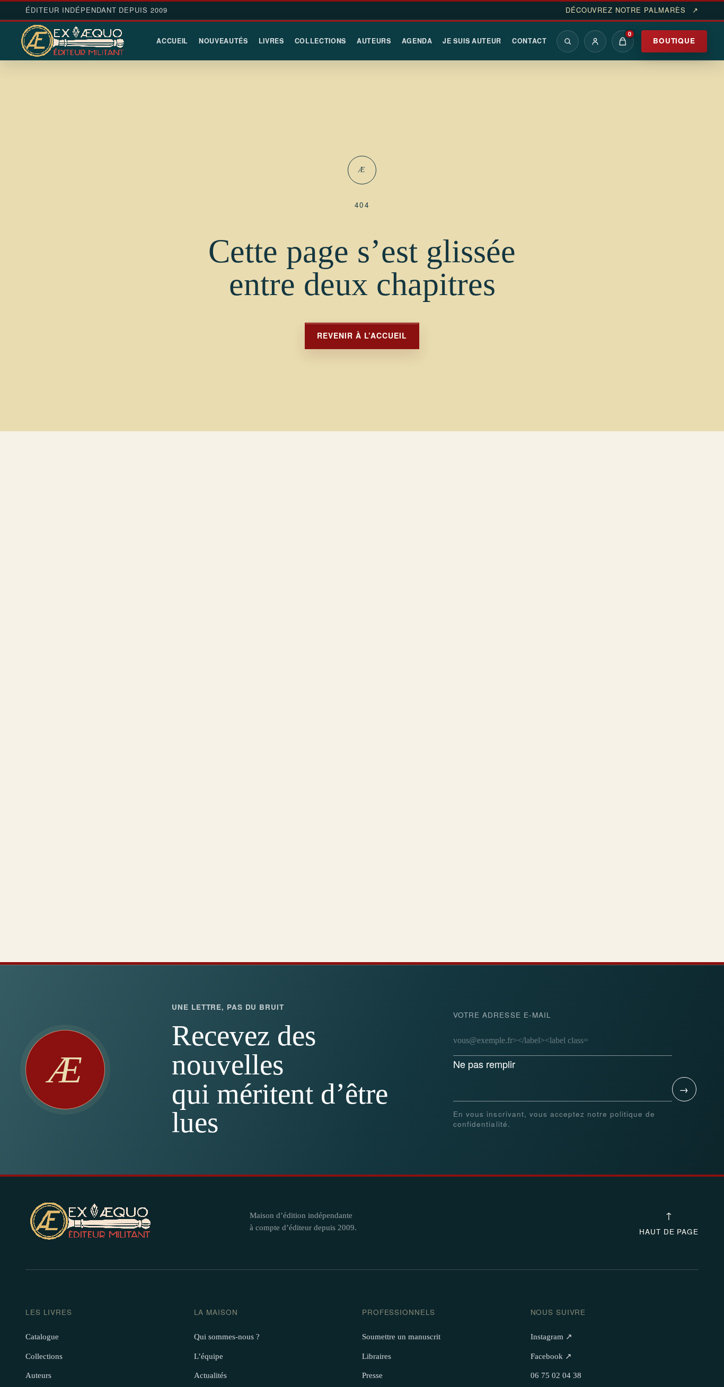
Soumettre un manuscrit (401, 1336)
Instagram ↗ (551, 1336)
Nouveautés (223, 41)
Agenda (417, 41)
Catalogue (42, 1336)
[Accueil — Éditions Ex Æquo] (74, 41)
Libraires (376, 1356)
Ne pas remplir (502, 1040)
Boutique (674, 40)
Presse (372, 1375)
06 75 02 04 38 (556, 1375)
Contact (529, 41)
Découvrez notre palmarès (632, 10)
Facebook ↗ (551, 1356)
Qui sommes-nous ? (227, 1336)
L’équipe (208, 1356)
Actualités (210, 1375)
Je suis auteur (472, 41)
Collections (321, 41)
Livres (271, 41)
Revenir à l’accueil (362, 335)
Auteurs (374, 41)
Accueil (172, 41)
